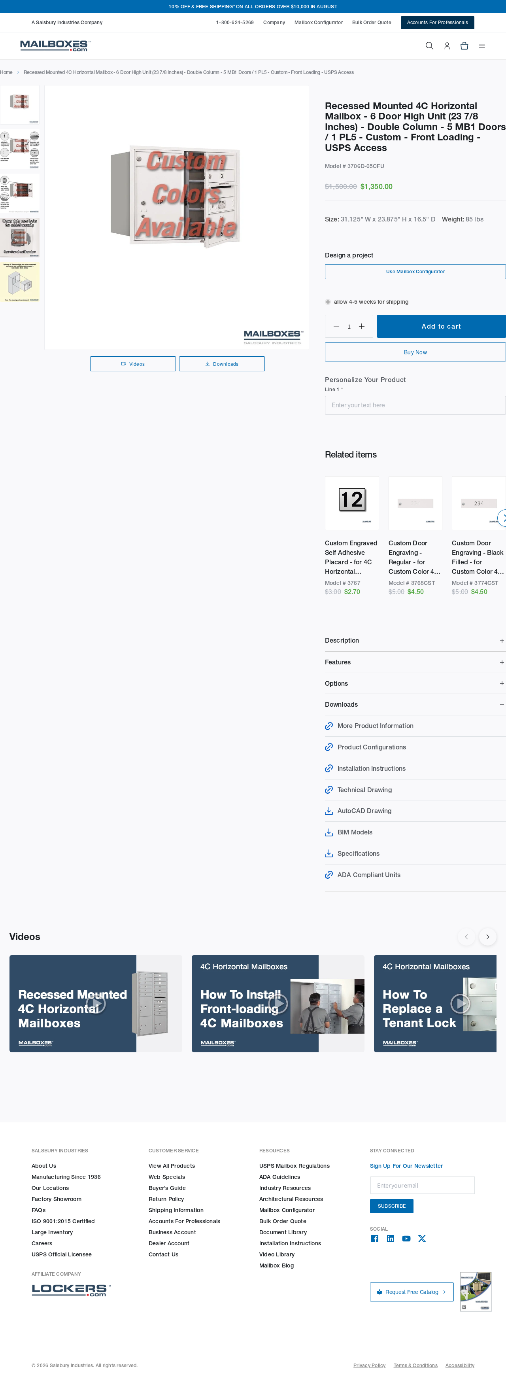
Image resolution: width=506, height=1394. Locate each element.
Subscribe (392, 1206)
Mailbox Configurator (319, 22)
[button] (477, 46)
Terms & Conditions (416, 1365)
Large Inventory (52, 1232)
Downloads (225, 363)
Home (6, 72)
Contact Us (163, 1254)
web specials (167, 1176)
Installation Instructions (290, 1243)
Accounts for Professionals (184, 1221)
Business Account (172, 1232)
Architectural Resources (291, 1199)
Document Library (283, 1232)
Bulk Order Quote (371, 22)
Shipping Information (176, 1210)
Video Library (277, 1254)
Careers (42, 1243)
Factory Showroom (56, 1199)
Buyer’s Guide (167, 1188)
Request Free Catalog (411, 1292)
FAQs (38, 1210)
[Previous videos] (466, 937)
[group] (176, 217)
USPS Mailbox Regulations (294, 1165)
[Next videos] (488, 937)
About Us (44, 1165)
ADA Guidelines (279, 1176)
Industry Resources (285, 1188)
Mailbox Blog (276, 1265)
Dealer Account (169, 1243)
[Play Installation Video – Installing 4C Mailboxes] (278, 1003)
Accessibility (460, 1365)
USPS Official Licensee (62, 1254)
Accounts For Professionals (437, 22)
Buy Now (415, 352)
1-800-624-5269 (235, 22)
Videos (137, 363)
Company (274, 22)
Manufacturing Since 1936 (66, 1176)
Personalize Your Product (365, 380)
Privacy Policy (369, 1365)
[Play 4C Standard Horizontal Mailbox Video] (95, 1003)
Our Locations (50, 1188)
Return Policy (166, 1199)
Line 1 (333, 389)
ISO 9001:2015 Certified (63, 1221)
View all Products (172, 1165)
